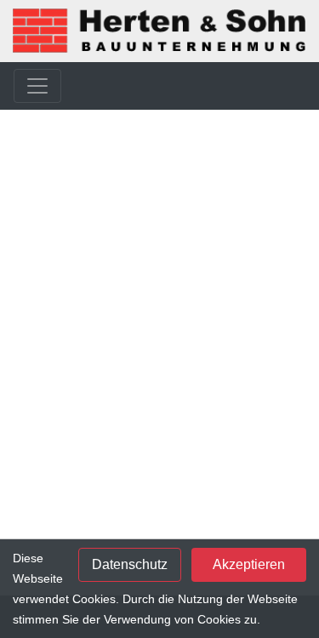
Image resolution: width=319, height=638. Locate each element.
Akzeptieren (249, 564)
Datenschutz (130, 564)
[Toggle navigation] (37, 86)
